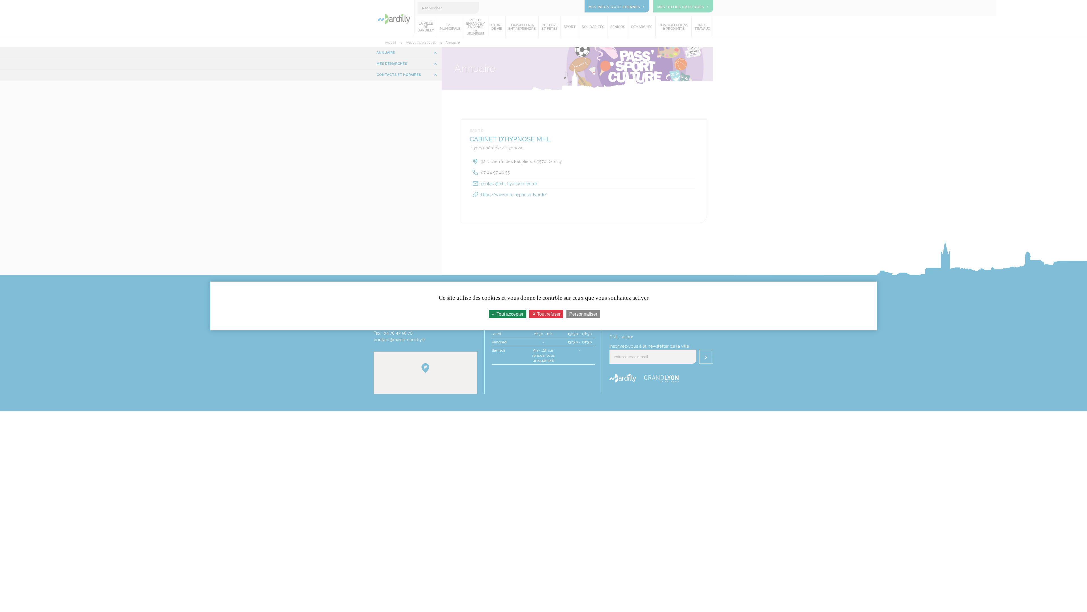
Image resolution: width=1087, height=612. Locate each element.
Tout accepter (509, 314)
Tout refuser (548, 314)
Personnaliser (583, 314)
